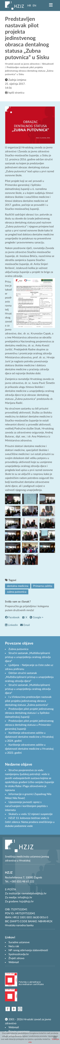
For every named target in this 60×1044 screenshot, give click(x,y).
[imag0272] (30, 498)
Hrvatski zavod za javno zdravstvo (22, 64)
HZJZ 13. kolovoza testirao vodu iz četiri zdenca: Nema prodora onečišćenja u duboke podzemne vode (29, 822)
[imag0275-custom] (30, 547)
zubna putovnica (16, 592)
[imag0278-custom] (12, 559)
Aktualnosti (48, 64)
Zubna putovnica (18, 649)
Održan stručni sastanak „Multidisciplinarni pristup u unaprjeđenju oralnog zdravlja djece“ (29, 677)
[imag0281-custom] (47, 511)
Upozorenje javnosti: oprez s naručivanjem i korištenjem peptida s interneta (26, 806)
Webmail (13, 1027)
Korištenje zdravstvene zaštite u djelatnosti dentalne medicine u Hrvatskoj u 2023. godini (29, 749)
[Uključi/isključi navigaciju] (51, 5)
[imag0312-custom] (47, 498)
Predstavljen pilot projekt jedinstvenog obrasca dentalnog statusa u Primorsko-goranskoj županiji (29, 725)
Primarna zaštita (42, 586)
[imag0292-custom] (47, 523)
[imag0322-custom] (30, 559)
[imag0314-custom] (47, 547)
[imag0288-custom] (12, 511)
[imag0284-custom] (30, 511)
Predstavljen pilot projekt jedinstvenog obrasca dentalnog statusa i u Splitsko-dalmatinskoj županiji (29, 713)
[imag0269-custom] (12, 523)
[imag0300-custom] (30, 523)
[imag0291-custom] (30, 535)
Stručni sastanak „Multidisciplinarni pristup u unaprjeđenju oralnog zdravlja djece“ (28, 657)
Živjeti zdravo (16, 958)
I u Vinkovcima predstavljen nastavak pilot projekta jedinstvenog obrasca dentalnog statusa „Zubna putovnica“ (28, 701)
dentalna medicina (17, 586)
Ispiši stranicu (16, 92)
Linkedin (12, 625)
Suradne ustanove (19, 942)
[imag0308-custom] (47, 535)
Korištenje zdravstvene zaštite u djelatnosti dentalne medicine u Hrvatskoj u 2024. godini (29, 737)
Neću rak (13, 946)
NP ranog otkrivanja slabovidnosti (28, 950)
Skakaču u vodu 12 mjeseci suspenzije (30, 814)
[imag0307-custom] (12, 498)
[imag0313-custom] (12, 535)
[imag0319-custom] (12, 547)
